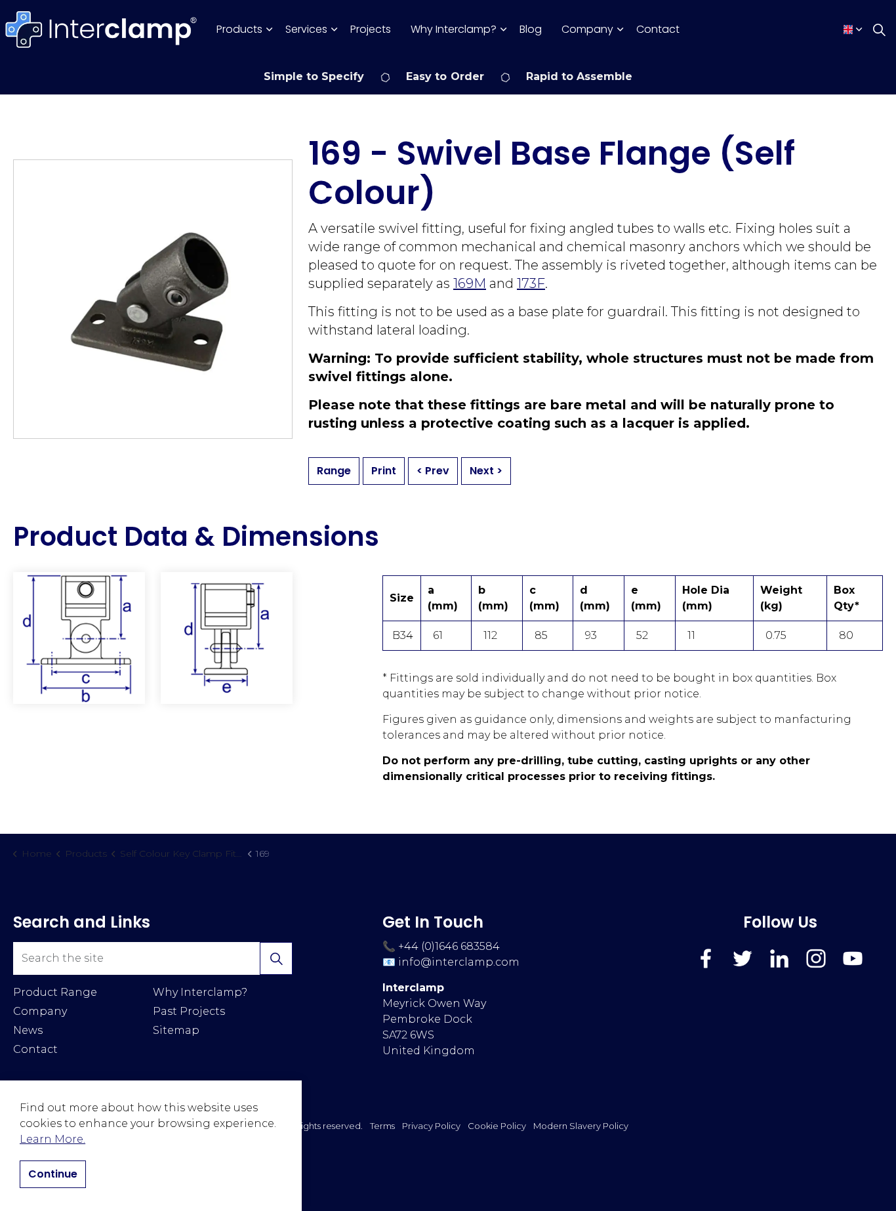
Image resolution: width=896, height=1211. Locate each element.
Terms (382, 1125)
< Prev (433, 470)
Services (306, 29)
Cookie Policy (497, 1125)
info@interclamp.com (458, 962)
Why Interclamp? (454, 29)
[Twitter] (742, 958)
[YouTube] (852, 958)
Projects (370, 29)
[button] (79, 638)
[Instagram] (816, 958)
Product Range (55, 992)
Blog (530, 29)
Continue (52, 1173)
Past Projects (189, 1011)
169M (469, 283)
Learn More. (52, 1139)
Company (587, 29)
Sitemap (176, 1030)
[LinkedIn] (779, 958)
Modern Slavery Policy (580, 1125)
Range (334, 470)
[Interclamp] (101, 29)
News (28, 1030)
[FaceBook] (705, 958)
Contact (658, 29)
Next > (486, 470)
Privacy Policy (431, 1125)
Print (383, 470)
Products (239, 29)
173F (531, 283)
